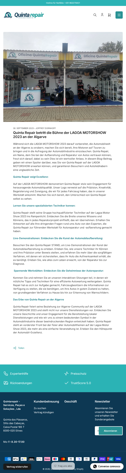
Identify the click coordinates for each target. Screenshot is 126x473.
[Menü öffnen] (119, 15)
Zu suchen (40, 408)
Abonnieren (110, 430)
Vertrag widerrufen (17, 466)
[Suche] (95, 15)
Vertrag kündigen (44, 412)
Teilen (21, 348)
